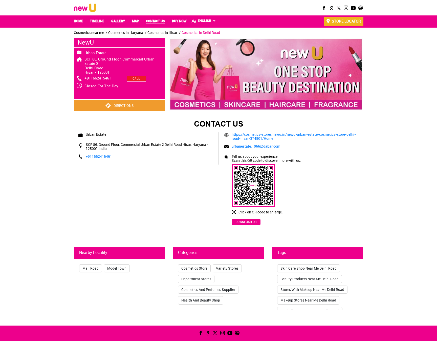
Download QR (246, 222)
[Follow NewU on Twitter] (338, 8)
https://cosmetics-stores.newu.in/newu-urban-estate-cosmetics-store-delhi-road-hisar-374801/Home (294, 136)
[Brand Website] (360, 8)
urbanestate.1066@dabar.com (256, 146)
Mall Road (90, 268)
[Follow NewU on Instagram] (345, 8)
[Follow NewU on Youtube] (352, 8)
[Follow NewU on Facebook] (323, 8)
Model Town (116, 268)
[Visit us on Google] (330, 8)
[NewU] (85, 8)
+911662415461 (97, 78)
